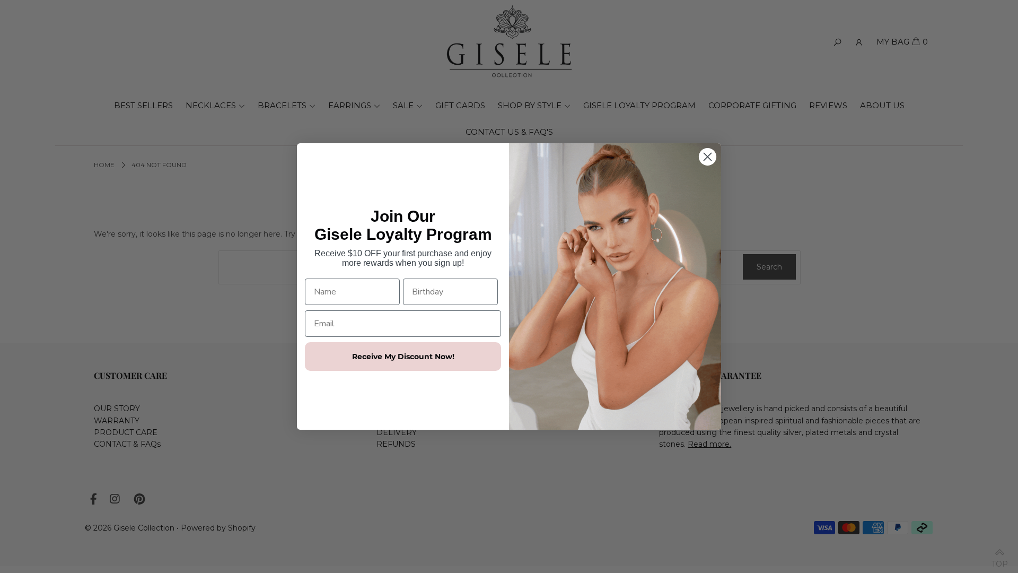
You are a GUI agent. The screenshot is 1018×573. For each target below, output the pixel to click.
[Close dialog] (707, 156)
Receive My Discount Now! (403, 356)
